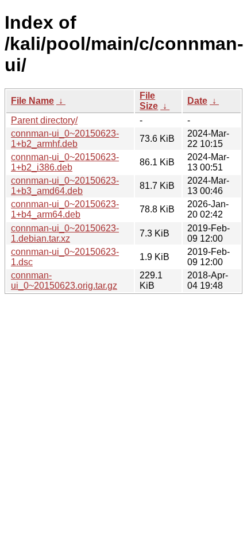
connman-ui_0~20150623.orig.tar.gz (64, 280)
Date (197, 101)
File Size (149, 101)
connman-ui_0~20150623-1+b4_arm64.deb (65, 209)
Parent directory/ (44, 120)
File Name (32, 101)
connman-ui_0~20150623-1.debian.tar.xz (65, 233)
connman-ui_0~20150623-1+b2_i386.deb (65, 162)
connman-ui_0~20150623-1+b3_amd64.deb (65, 186)
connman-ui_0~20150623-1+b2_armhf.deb (65, 139)
